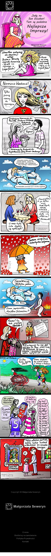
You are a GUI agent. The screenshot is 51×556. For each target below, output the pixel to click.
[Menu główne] (44, 5)
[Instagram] (25, 520)
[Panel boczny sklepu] (35, 5)
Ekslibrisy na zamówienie (25, 535)
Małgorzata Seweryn (31, 492)
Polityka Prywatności (25, 538)
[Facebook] (21, 520)
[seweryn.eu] (9, 5)
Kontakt (25, 541)
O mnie (25, 532)
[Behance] (29, 520)
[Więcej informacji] (39, 5)
